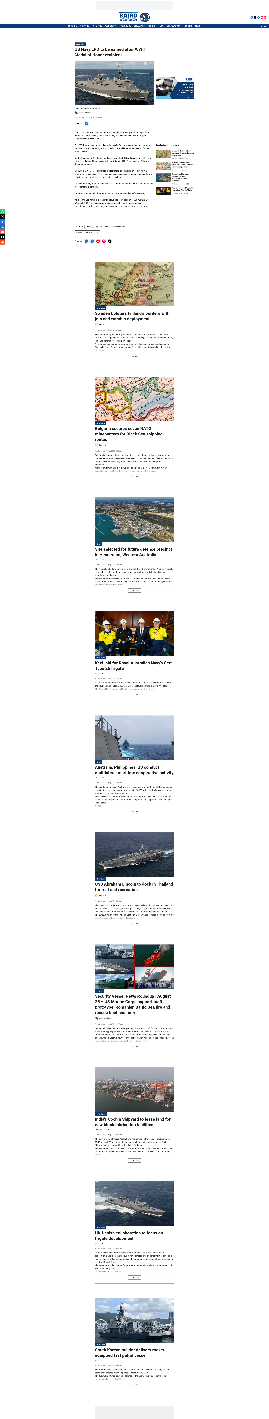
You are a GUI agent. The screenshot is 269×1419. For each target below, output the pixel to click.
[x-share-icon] (2, 218)
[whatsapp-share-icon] (2, 213)
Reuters (102, 324)
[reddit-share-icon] (2, 243)
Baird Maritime (85, 113)
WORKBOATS (111, 26)
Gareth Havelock (102, 1130)
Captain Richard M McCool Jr (87, 232)
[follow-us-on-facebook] (92, 241)
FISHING (151, 26)
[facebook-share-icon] (2, 223)
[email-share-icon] (2, 233)
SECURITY (72, 26)
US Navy (79, 227)
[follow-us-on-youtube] (98, 241)
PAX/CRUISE (125, 26)
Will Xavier (99, 560)
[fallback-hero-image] (163, 154)
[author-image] (76, 112)
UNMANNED (139, 26)
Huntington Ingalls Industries (97, 227)
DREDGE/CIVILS (174, 26)
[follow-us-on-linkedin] (86, 123)
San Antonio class (119, 227)
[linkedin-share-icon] (2, 228)
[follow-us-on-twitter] (109, 241)
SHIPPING (84, 26)
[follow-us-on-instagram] (103, 241)
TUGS (161, 26)
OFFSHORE (97, 26)
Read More (134, 356)
